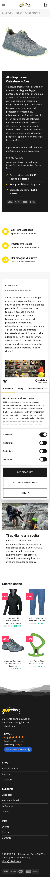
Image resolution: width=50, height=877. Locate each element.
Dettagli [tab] (20, 388)
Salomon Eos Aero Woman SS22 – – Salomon (12, 663)
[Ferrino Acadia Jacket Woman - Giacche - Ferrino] (13, 602)
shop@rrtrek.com (11, 861)
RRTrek (8, 734)
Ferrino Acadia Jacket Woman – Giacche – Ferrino (13, 620)
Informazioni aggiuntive (18, 291)
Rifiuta (25, 493)
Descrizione (11, 285)
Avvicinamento (32, 13)
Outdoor (30, 165)
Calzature (7, 13)
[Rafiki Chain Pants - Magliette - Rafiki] (37, 602)
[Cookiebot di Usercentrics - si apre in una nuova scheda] (35, 381)
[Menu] (3, 4)
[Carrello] (46, 4)
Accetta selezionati (25, 482)
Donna (18, 13)
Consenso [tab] (8, 388)
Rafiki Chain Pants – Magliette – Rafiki (37, 619)
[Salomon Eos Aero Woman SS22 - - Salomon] (13, 645)
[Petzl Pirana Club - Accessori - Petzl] (37, 645)
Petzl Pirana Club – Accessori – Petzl (37, 662)
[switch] (43, 443)
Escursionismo (19, 165)
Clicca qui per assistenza (23, 262)
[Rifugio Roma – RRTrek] (25, 4)
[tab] (25, 285)
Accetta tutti (25, 472)
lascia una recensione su (16, 749)
